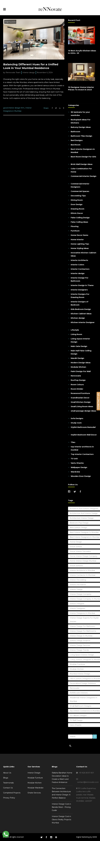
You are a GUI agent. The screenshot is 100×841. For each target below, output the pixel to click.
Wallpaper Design (79, 467)
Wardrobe (75, 472)
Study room (76, 423)
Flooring (74, 226)
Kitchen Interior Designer (83, 322)
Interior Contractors (80, 269)
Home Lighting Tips (80, 244)
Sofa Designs (77, 418)
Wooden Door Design (81, 476)
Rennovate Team (13, 72)
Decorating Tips (78, 196)
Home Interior (77, 239)
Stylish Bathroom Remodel (83, 427)
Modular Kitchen (78, 367)
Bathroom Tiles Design (81, 136)
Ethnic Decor (77, 213)
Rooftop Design (78, 380)
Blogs (5, 778)
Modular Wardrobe (35, 788)
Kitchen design (78, 318)
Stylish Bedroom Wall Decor (84, 435)
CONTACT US (98, 401)
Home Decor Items (79, 235)
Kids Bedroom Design (81, 309)
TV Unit (74, 459)
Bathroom (75, 131)
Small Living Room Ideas (82, 406)
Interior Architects (79, 260)
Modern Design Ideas (80, 363)
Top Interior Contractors (82, 454)
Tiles (73, 442)
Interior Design (34, 773)
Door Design (76, 204)
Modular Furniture (35, 778)
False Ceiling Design (80, 218)
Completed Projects (11, 793)
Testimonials (8, 783)
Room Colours (77, 384)
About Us (7, 773)
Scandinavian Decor (80, 398)
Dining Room (77, 200)
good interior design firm (13, 108)
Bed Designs (77, 140)
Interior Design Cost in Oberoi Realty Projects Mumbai (61, 819)
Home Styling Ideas (80, 248)
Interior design (28, 72)
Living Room (76, 334)
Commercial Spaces (80, 191)
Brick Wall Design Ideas (81, 164)
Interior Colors (77, 265)
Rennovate (76, 376)
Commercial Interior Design (83, 176)
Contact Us (8, 788)
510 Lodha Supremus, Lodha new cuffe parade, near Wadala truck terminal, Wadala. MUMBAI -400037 (86, 794)
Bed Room (75, 145)
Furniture (75, 231)
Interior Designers (79, 290)
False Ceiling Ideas (79, 222)
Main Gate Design (79, 346)
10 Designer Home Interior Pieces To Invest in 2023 (81, 88)
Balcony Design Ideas (81, 127)
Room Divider (77, 389)
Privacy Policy (9, 798)
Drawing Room (77, 209)
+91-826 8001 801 (86, 773)
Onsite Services (34, 793)
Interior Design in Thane (82, 285)
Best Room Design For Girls (83, 157)
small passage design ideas (83, 411)
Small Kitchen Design (81, 402)
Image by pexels (10, 22)
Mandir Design (77, 358)
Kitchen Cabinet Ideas (81, 314)
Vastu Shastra (77, 463)
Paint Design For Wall (81, 371)
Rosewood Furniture (80, 393)
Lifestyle (75, 330)
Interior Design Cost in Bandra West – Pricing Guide (61, 807)
